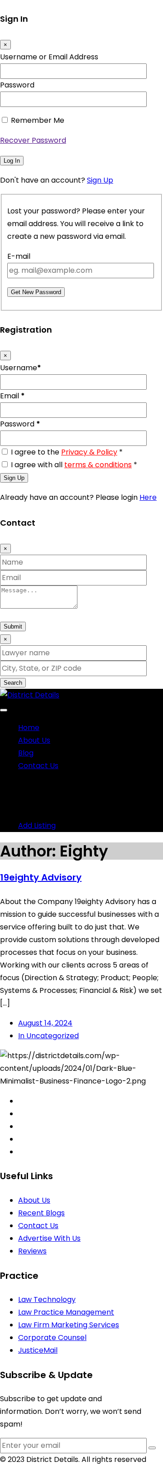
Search (13, 682)
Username (20, 368)
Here (148, 497)
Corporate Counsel (52, 1337)
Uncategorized (48, 1036)
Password (17, 85)
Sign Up (100, 180)
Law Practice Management (66, 1312)
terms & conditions (98, 465)
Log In (12, 160)
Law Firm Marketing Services (68, 1325)
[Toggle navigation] (3, 710)
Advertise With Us (49, 1238)
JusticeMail (38, 1350)
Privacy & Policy (89, 452)
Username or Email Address (49, 57)
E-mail (18, 256)
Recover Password (33, 140)
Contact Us (38, 765)
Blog (26, 753)
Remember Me (37, 120)
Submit (13, 626)
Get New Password (36, 292)
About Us (34, 740)
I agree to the (67, 452)
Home (28, 727)
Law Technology (47, 1299)
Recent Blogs (41, 1213)
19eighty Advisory (41, 877)
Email (12, 396)
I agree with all (74, 465)
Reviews (32, 1251)
